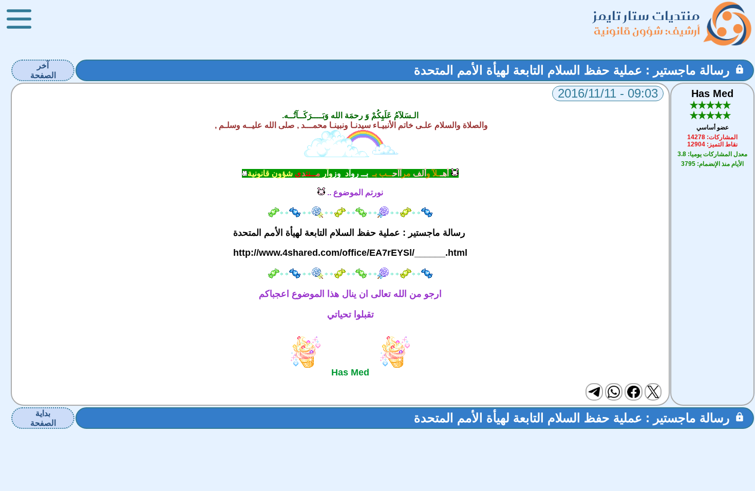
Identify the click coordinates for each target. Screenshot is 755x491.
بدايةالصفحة (43, 418)
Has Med (712, 93)
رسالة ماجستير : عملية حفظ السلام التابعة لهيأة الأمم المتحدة (572, 70)
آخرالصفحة (43, 70)
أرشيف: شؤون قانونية (647, 30)
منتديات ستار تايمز (646, 15)
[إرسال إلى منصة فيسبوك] (633, 392)
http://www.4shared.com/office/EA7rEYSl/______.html (350, 253)
